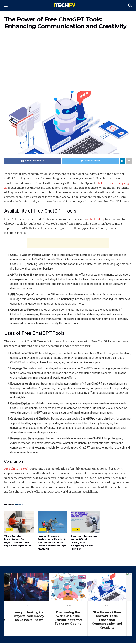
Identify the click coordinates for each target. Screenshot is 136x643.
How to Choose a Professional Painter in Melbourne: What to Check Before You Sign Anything (52, 542)
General (68, 606)
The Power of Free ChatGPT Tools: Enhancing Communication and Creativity (107, 620)
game (29, 606)
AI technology (95, 219)
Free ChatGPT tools (17, 468)
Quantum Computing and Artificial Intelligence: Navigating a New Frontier (84, 542)
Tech (9, 529)
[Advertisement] (68, 62)
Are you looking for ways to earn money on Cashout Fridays (29, 616)
